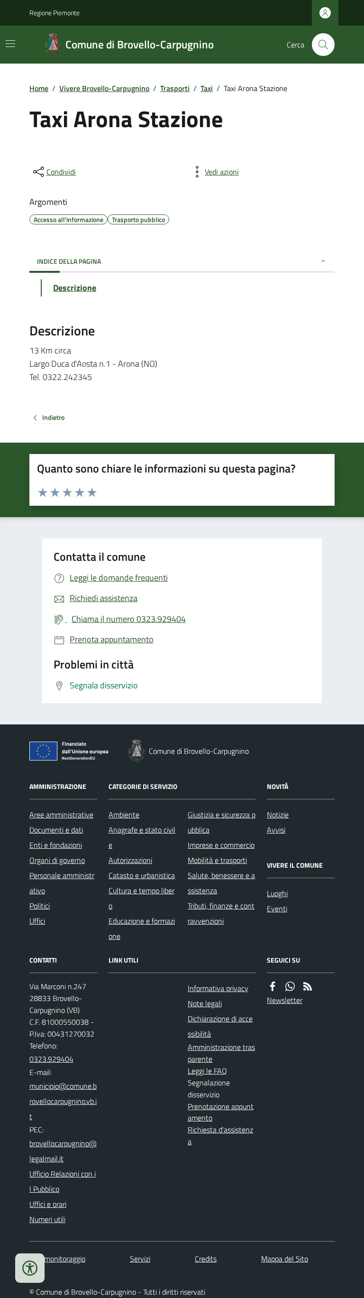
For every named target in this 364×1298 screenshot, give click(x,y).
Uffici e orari (47, 1204)
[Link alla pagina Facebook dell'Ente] (272, 986)
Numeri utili (47, 1219)
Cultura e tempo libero (141, 898)
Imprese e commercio (221, 845)
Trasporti (175, 88)
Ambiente (124, 814)
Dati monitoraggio (57, 1258)
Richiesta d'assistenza (220, 1135)
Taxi (206, 88)
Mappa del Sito (284, 1258)
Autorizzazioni (130, 860)
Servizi (140, 1258)
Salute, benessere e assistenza (221, 883)
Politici (39, 905)
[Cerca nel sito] (319, 44)
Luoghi (277, 893)
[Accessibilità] (29, 1268)
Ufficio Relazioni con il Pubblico (62, 1181)
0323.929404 (51, 1059)
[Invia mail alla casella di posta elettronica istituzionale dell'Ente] (63, 1101)
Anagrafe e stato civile (142, 837)
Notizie (278, 814)
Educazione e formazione (142, 928)
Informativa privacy (218, 988)
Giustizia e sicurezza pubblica (221, 822)
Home (38, 88)
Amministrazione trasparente (221, 1053)
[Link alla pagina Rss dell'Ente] (307, 986)
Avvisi (276, 829)
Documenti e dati (56, 829)
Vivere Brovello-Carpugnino (104, 88)
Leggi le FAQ (207, 1070)
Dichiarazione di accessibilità (220, 1026)
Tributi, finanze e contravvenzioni (221, 913)
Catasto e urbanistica (142, 875)
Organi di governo (57, 860)
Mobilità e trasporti (217, 860)
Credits (206, 1258)
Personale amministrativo (61, 883)
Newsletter (284, 1000)
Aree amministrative (61, 814)
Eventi (277, 908)
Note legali (205, 1003)
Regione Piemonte (54, 13)
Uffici (37, 921)
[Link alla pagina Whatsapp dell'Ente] (290, 986)
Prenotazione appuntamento (221, 1112)
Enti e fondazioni (55, 845)
